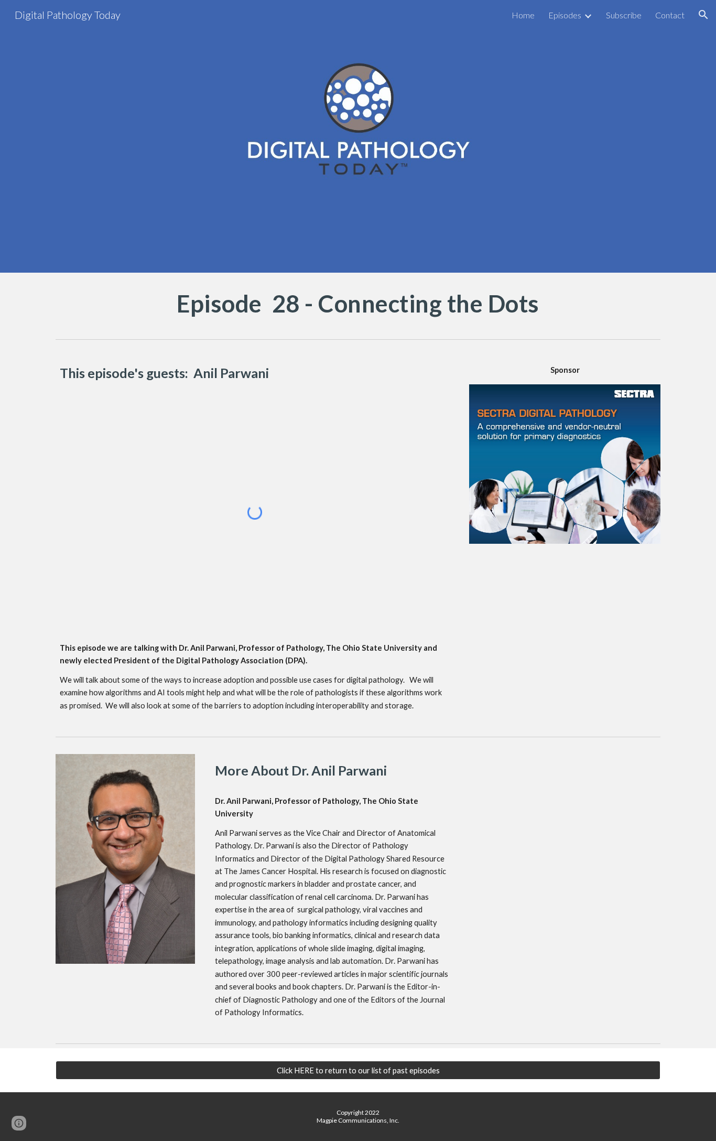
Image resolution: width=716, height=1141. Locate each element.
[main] (358, 303)
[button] (703, 14)
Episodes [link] (564, 15)
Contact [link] (670, 15)
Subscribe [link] (624, 15)
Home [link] (523, 15)
